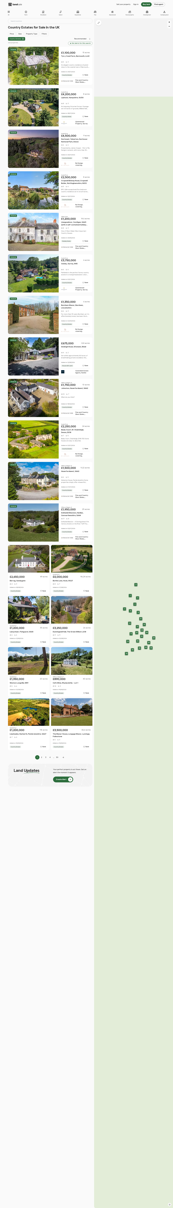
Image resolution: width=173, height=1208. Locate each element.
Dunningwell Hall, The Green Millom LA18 (69, 632)
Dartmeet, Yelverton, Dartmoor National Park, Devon (74, 140)
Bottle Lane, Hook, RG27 (63, 581)
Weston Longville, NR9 (19, 683)
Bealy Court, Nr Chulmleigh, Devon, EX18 (72, 431)
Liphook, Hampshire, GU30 (72, 98)
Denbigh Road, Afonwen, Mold (73, 347)
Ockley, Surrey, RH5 (69, 264)
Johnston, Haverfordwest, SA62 (74, 388)
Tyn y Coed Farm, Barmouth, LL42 (75, 56)
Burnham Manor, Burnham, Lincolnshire (72, 306)
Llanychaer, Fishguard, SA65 (21, 632)
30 (57, 758)
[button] (126, 653)
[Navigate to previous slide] (9, 65)
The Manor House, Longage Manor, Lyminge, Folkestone (71, 735)
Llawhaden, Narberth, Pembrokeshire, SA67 (28, 734)
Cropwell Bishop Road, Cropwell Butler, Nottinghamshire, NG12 (74, 182)
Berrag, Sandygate (17, 581)
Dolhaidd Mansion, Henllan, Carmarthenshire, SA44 (72, 514)
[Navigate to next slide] (57, 65)
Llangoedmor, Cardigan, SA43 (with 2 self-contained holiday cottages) (73, 224)
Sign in (135, 4)
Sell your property (123, 4)
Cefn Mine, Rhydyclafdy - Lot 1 (65, 683)
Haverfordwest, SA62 (70, 471)
